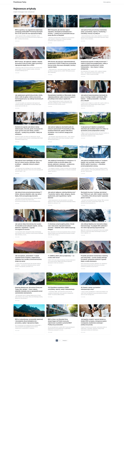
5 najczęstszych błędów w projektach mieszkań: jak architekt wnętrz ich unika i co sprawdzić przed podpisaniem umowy (94, 128)
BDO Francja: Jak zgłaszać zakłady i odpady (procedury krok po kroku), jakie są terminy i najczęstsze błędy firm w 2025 (29, 63)
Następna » (65, 340)
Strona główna (107, 2)
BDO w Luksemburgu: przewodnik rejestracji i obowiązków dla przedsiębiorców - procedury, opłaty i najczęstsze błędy (29, 321)
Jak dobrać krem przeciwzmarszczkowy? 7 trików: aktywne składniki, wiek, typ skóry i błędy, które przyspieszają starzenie (28, 194)
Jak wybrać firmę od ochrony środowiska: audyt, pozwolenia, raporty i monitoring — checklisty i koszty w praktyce (94, 31)
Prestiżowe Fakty (19, 2)
